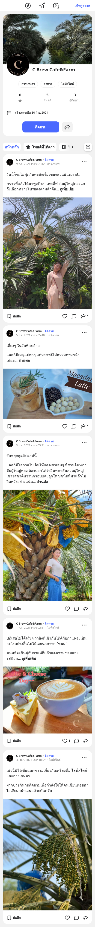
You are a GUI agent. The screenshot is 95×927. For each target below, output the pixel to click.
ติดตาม (41, 126)
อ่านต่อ (24, 360)
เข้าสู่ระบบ (82, 5)
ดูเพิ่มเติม (67, 189)
